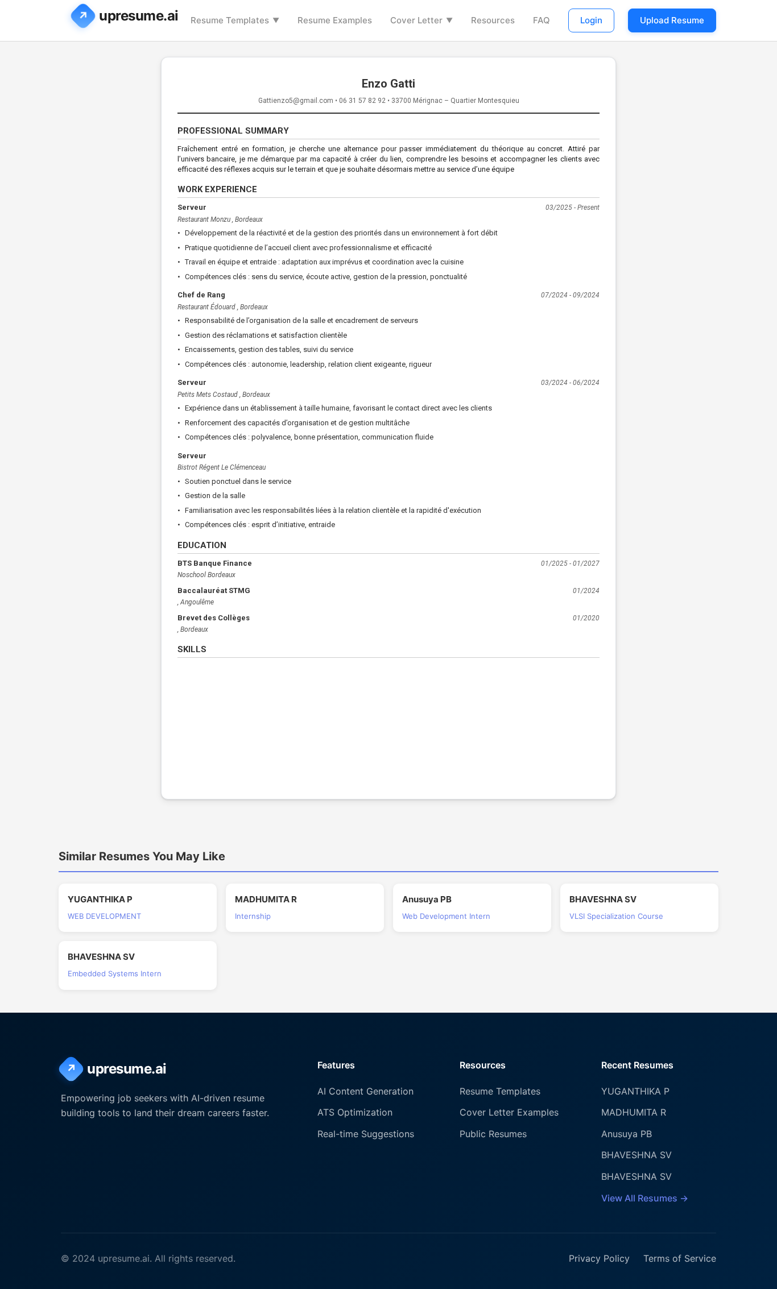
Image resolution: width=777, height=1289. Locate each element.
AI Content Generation (365, 1091)
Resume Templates (235, 20)
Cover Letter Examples (509, 1112)
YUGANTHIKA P (635, 1091)
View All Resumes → (644, 1198)
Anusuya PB (626, 1133)
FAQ (541, 20)
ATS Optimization (354, 1112)
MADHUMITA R (633, 1112)
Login (591, 20)
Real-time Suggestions (365, 1133)
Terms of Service (679, 1258)
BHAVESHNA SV (636, 1154)
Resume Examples (334, 20)
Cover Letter (421, 20)
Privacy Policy (599, 1258)
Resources (493, 20)
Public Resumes (493, 1133)
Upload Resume (672, 20)
